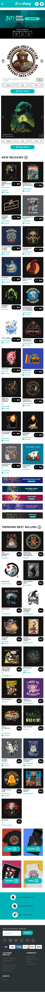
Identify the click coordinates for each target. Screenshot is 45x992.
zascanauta (9, 136)
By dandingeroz (28, 437)
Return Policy (9, 968)
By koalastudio (28, 703)
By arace (4, 701)
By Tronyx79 (27, 585)
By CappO (5, 371)
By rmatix (26, 282)
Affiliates (30, 957)
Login (5, 980)
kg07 (6, 80)
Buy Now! (22, 91)
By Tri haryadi (6, 793)
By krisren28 (26, 372)
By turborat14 (27, 312)
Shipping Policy (9, 966)
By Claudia (5, 641)
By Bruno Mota (27, 189)
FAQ (4, 963)
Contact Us (8, 961)
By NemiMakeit (27, 252)
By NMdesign (6, 221)
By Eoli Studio (6, 340)
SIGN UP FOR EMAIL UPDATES (14, 929)
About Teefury (9, 958)
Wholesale (8, 970)
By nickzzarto (6, 280)
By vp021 (4, 557)
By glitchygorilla (28, 343)
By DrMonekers (6, 583)
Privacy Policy (33, 959)
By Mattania (26, 469)
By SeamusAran (28, 793)
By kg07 (26, 557)
